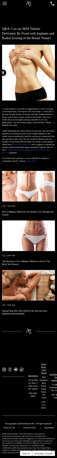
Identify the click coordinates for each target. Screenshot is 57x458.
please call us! (31, 161)
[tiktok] (22, 369)
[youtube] (16, 369)
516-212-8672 (43, 405)
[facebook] (10, 369)
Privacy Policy (29, 427)
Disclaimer (49, 427)
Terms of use (9, 427)
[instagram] (4, 369)
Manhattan (33, 376)
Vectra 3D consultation (22, 144)
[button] (3, 73)
